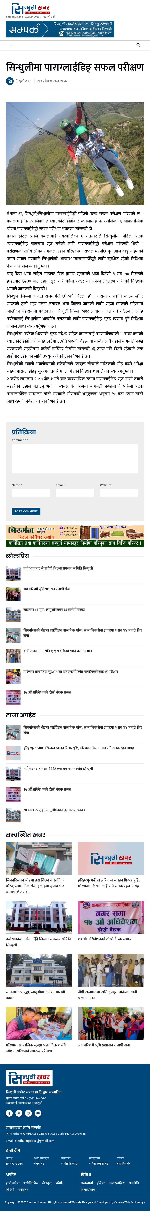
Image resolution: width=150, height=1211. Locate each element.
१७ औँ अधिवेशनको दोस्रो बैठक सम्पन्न (47, 692)
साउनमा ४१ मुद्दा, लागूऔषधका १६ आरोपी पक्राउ (54, 610)
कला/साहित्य (117, 1183)
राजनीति (134, 1183)
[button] (138, 45)
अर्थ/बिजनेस (30, 1183)
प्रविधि (59, 1183)
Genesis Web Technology (129, 1202)
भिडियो (10, 1189)
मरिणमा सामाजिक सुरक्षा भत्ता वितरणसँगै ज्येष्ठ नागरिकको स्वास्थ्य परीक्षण (70, 672)
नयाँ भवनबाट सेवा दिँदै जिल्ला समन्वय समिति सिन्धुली (58, 568)
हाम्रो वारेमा (13, 1183)
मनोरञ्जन (23, 1189)
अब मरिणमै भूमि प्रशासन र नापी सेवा (46, 589)
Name (17, 485)
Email (60, 485)
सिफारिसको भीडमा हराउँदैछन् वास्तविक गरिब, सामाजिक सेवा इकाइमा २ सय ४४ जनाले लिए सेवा (82, 633)
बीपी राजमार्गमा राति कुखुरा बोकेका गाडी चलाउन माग (57, 651)
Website (106, 485)
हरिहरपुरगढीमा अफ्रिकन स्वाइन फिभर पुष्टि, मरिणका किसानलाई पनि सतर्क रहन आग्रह (78, 748)
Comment (20, 440)
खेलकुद (47, 1183)
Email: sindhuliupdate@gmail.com (30, 1141)
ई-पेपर (101, 1183)
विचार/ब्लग (88, 1189)
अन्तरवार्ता (87, 1183)
